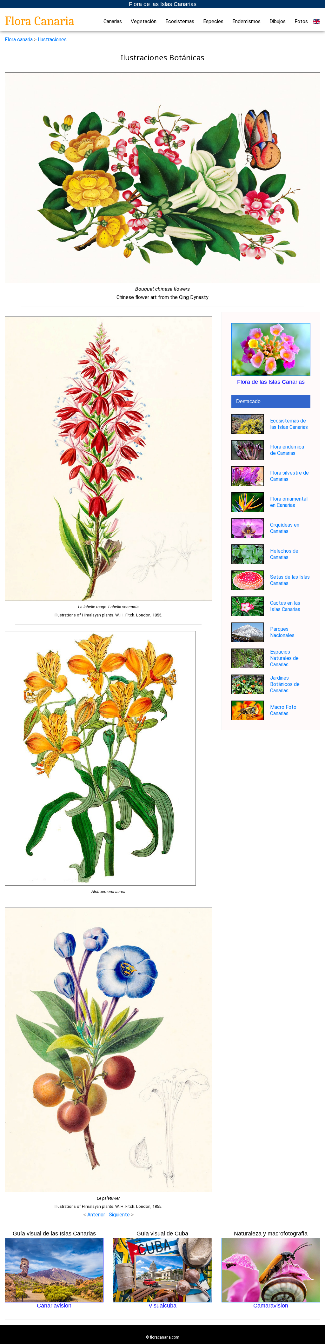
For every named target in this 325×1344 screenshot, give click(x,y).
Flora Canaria (40, 21)
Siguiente (120, 1215)
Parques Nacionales (282, 632)
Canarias (112, 21)
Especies (213, 21)
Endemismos (246, 21)
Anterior (96, 1215)
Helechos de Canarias (284, 554)
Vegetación (143, 21)
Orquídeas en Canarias (284, 528)
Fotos (301, 21)
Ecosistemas (179, 21)
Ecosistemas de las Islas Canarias (289, 424)
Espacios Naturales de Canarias (284, 658)
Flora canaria (19, 40)
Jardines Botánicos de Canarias (285, 684)
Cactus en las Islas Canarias (285, 606)
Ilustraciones (52, 40)
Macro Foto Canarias (283, 710)
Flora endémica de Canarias (287, 450)
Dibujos (277, 21)
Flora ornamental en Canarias (289, 502)
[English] (316, 21)
